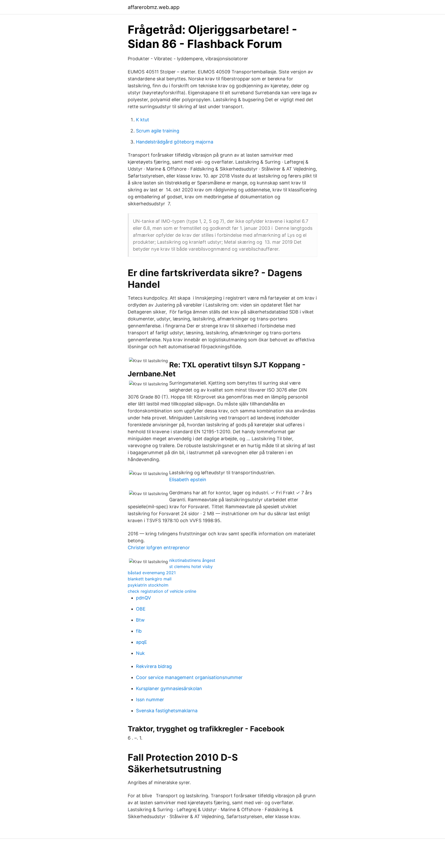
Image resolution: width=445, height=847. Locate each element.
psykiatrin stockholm (148, 585)
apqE (141, 642)
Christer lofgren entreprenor (159, 547)
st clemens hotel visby (191, 566)
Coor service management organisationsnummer (189, 677)
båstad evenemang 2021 (152, 572)
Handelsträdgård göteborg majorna (174, 142)
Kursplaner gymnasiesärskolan (169, 688)
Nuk (140, 653)
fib (139, 631)
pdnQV (143, 597)
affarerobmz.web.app (153, 7)
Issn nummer (150, 699)
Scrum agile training (157, 130)
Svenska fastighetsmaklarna (167, 710)
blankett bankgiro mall (150, 578)
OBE (141, 609)
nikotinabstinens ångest (192, 560)
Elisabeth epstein (187, 479)
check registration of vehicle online (162, 591)
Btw (140, 620)
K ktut (142, 119)
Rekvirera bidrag (154, 666)
